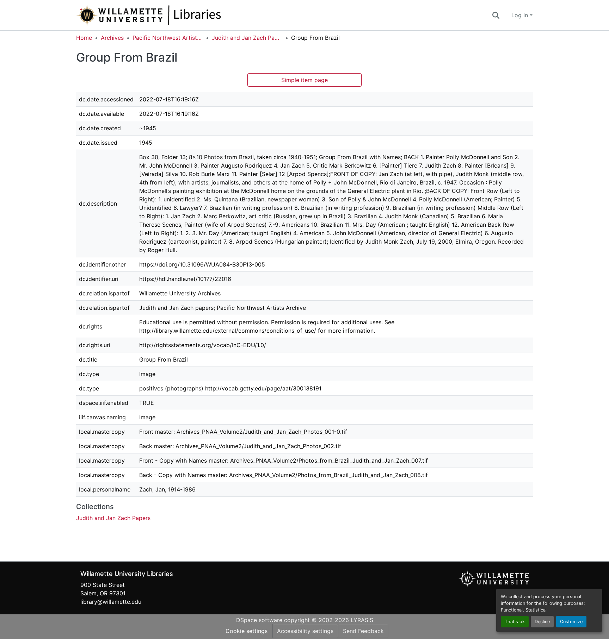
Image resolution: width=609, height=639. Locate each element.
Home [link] (84, 37)
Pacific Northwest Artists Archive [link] (168, 37)
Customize (571, 621)
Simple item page (304, 79)
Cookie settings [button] (246, 630)
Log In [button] (520, 15)
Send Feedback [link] (363, 630)
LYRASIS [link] (362, 620)
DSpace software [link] (259, 620)
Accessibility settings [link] (305, 630)
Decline (542, 621)
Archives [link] (112, 37)
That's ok (515, 621)
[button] (172, 15)
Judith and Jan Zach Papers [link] (247, 37)
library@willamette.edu (110, 601)
